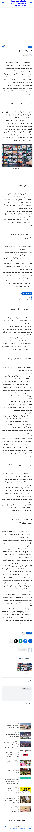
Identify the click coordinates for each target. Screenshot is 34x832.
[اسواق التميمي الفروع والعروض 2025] (25, 771)
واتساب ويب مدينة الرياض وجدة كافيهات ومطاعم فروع (17, 3)
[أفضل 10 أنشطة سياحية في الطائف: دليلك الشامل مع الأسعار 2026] (25, 799)
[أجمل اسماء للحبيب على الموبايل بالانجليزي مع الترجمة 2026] (25, 809)
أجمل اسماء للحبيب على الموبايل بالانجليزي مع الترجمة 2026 (12, 810)
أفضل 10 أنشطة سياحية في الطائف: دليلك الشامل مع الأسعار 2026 (11, 800)
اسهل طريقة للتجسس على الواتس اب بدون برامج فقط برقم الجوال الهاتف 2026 (11, 781)
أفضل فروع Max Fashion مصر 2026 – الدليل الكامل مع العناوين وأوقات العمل (11, 754)
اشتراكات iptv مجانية (24, 299)
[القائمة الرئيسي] (31, 3)
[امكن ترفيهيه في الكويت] (25, 763)
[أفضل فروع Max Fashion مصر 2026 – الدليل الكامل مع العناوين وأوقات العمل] (25, 753)
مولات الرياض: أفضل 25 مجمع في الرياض (12, 735)
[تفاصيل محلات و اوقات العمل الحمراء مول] (25, 726)
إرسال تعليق (26, 688)
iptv (30, 47)
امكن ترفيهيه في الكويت (12, 762)
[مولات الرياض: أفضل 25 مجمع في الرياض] (25, 735)
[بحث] (3, 3)
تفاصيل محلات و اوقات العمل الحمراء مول (12, 726)
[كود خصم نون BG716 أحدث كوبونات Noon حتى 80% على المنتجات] (25, 790)
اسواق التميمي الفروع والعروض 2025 (13, 771)
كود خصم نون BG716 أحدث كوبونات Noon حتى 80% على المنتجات (11, 791)
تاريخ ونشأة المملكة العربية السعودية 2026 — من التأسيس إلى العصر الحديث (11, 745)
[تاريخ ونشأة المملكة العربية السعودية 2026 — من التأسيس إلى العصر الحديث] (25, 744)
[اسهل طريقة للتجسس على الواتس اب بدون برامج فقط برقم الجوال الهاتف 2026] (25, 780)
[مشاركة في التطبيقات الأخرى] (11, 641)
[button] (25, 641)
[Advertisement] (17, 27)
